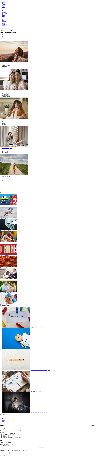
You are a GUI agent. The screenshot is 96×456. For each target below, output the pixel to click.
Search (11, 30)
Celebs (3, 3)
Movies (3, 5)
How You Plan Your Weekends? (36, 391)
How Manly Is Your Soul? (4, 230)
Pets (3, 14)
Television (4, 4)
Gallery (3, 27)
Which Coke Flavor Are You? (5, 255)
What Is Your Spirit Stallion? (4, 218)
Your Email (2, 445)
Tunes (3, 6)
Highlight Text (93, 425)
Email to (1, 444)
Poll (3, 26)
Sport (3, 22)
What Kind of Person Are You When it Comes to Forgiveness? (40, 370)
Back (3, 34)
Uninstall (3, 421)
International (4, 21)
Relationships (4, 13)
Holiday (3, 15)
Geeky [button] (3, 16)
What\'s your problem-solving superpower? (37, 327)
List (3, 28)
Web (3, 20)
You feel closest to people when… (8, 91)
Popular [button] (3, 2)
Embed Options (2, 432)
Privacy (3, 418)
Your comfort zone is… (6, 176)
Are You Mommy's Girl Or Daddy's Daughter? (7, 292)
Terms (3, 419)
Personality (4, 25)
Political (3, 23)
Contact (3, 417)
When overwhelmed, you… (7, 148)
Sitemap (3, 420)
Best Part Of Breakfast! (4, 267)
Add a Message (2, 448)
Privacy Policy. (27, 430)
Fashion (3, 7)
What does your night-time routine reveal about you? (39, 412)
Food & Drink (4, 12)
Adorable (3, 9)
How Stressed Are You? (4, 304)
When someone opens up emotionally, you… (9, 63)
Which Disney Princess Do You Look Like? (7, 206)
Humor (3, 10)
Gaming (3, 18)
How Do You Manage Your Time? (36, 348)
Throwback (4, 11)
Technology (4, 19)
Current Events (4, 24)
